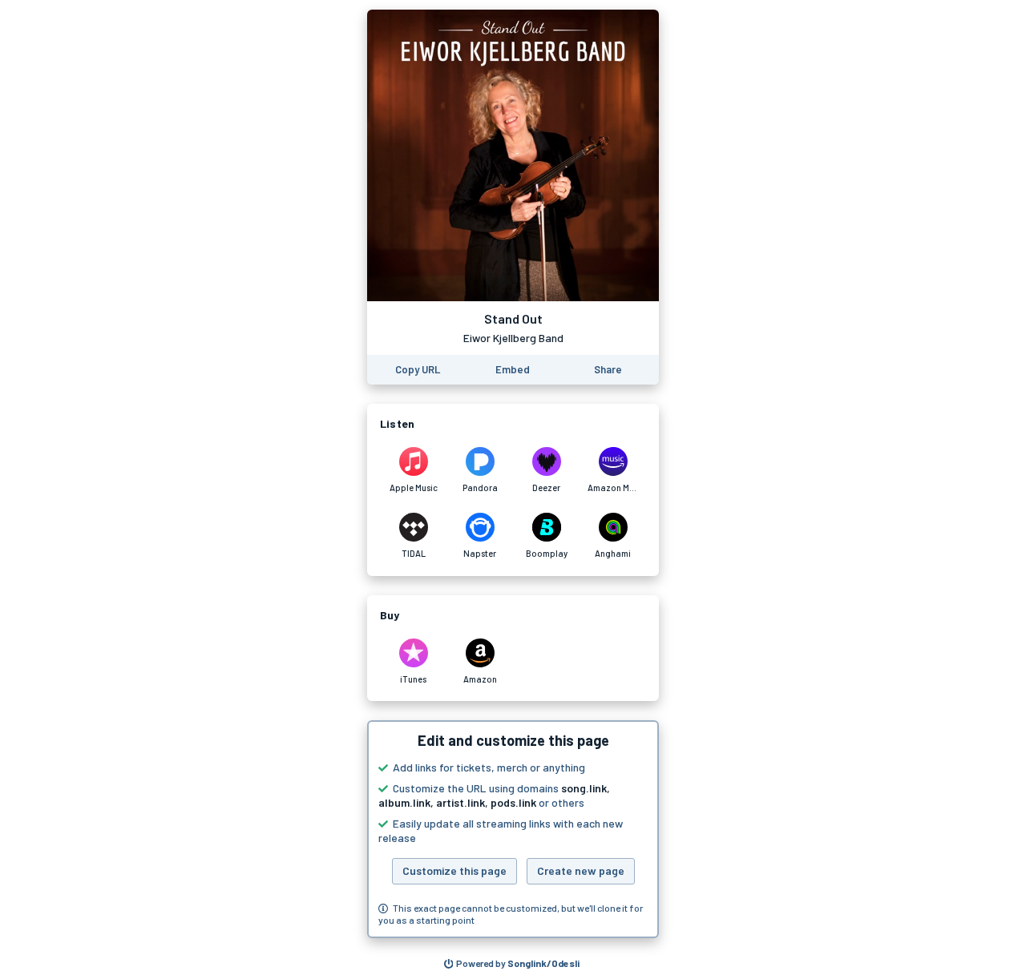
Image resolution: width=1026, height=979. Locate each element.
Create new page (580, 870)
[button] (513, 829)
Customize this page (454, 870)
